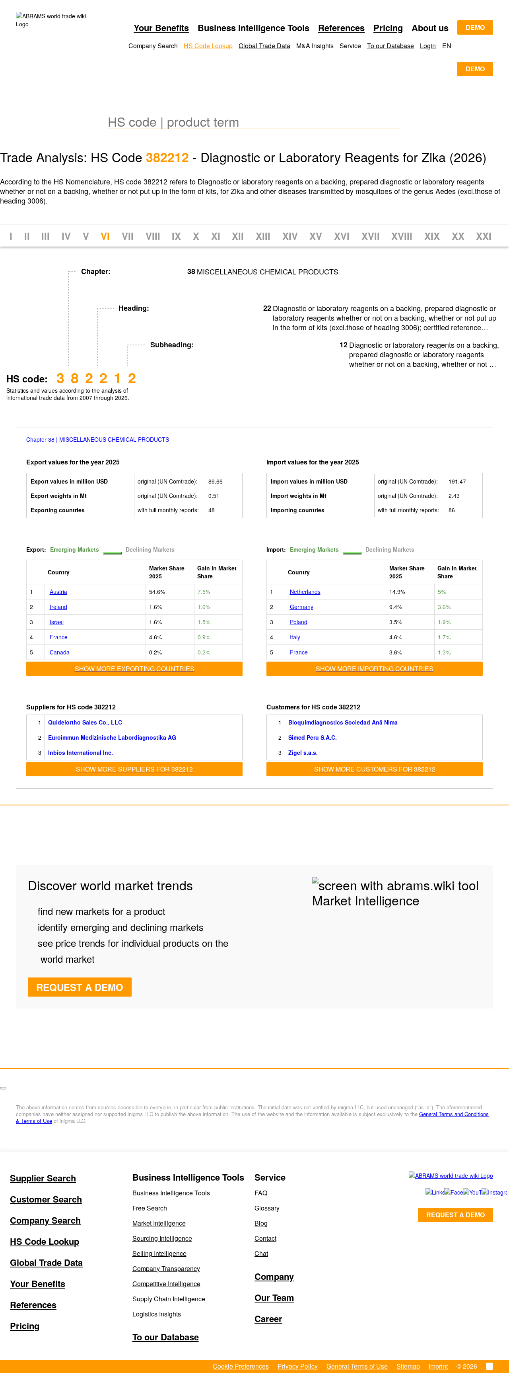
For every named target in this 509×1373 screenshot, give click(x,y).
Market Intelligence (159, 1223)
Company (274, 1276)
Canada (60, 652)
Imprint (438, 1366)
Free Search (149, 1207)
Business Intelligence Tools (171, 1192)
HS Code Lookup (208, 45)
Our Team (274, 1297)
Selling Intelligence (159, 1253)
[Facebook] (444, 1192)
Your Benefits (161, 27)
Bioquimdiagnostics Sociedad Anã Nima (343, 722)
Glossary (267, 1207)
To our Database (390, 45)
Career (268, 1318)
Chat (261, 1253)
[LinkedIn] (426, 1192)
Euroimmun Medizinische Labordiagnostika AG (112, 737)
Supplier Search (43, 1177)
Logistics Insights (156, 1313)
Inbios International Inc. (80, 752)
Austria (58, 591)
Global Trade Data (264, 45)
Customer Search (46, 1199)
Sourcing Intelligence (162, 1238)
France (59, 637)
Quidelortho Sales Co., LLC (85, 722)
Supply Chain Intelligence (168, 1298)
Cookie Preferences (241, 1366)
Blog (261, 1223)
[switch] (112, 553)
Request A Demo (79, 987)
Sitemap (408, 1366)
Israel (57, 622)
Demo (475, 27)
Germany (301, 607)
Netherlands (305, 591)
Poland (298, 622)
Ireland (58, 607)
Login (428, 45)
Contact (265, 1238)
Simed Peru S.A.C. (312, 737)
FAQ (260, 1192)
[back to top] (3, 1088)
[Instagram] (483, 1192)
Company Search (45, 1220)
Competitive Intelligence (166, 1283)
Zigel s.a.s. (303, 752)
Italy (295, 637)
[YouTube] (463, 1192)
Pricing (388, 27)
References (341, 27)
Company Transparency (166, 1268)
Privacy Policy (298, 1366)
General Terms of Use (357, 1366)
